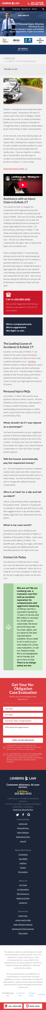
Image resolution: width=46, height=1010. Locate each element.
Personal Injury (23, 828)
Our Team (23, 885)
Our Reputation (23, 889)
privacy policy (37, 754)
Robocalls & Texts (23, 837)
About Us (34, 9)
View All (23, 841)
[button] (3, 9)
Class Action (23, 933)
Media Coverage (23, 898)
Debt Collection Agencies (23, 924)
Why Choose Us (23, 894)
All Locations (23, 872)
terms (11, 756)
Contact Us (23, 903)
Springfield (23, 859)
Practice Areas (16, 9)
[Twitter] (17, 815)
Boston (23, 867)
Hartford (23, 863)
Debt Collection (23, 832)
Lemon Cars (23, 916)
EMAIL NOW (35, 1006)
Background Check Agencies (23, 929)
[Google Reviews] (28, 815)
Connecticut (23, 854)
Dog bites (32, 361)
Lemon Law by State (23, 920)
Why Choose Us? (26, 9)
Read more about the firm (23, 809)
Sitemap (42, 994)
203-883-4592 (22, 299)
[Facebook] (23, 815)
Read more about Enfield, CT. (15, 168)
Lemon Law (23, 824)
